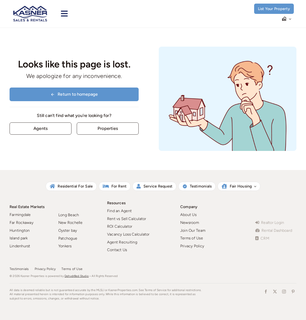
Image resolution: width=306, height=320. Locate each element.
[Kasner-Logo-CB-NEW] (30, 7)
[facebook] (265, 291)
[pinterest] (293, 291)
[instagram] (284, 291)
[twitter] (275, 291)
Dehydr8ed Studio (77, 276)
